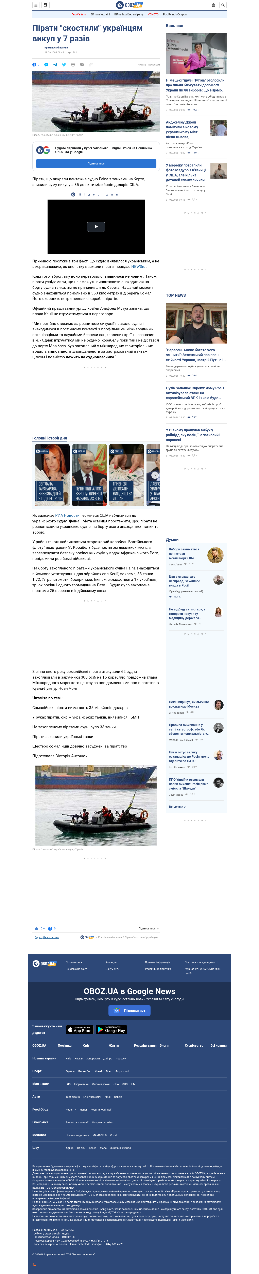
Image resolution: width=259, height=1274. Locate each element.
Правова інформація (157, 962)
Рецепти (71, 1109)
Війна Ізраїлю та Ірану (128, 14)
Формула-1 (122, 1071)
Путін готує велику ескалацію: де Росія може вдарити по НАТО (189, 756)
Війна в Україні (100, 14)
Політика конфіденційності (201, 962)
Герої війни (79, 14)
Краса (92, 1147)
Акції (107, 1096)
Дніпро (107, 1058)
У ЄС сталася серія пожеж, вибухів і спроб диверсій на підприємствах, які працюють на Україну (195, 408)
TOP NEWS (176, 295)
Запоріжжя (93, 1058)
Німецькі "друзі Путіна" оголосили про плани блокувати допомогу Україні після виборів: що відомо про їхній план (195, 85)
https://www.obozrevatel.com (165, 1166)
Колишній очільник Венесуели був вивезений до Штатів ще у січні (186, 190)
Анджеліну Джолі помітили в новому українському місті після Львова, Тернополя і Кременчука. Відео (182, 130)
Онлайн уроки (101, 1084)
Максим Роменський (181, 740)
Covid (113, 1135)
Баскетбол (84, 1071)
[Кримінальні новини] (87, 938)
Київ (68, 1058)
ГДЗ (68, 1084)
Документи (112, 968)
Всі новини (218, 1045)
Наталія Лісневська (180, 624)
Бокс (109, 1071)
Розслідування (145, 1045)
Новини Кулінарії (100, 1109)
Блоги (164, 1045)
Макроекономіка (102, 1122)
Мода (103, 1147)
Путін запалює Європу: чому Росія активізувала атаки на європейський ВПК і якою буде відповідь (195, 393)
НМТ (134, 1084)
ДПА (116, 1084)
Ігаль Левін (175, 564)
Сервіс (118, 1096)
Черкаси (121, 1058)
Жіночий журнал (120, 1147)
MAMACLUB (100, 1135)
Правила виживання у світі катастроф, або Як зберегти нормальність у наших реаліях (188, 729)
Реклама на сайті (76, 968)
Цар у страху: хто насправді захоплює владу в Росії (184, 581)
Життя (114, 1045)
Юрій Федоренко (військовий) (186, 591)
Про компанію (74, 962)
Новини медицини (77, 1135)
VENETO (153, 14)
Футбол (70, 1071)
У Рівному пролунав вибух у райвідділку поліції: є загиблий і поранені (193, 435)
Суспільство (194, 1045)
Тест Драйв (73, 1096)
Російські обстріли (175, 14)
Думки (172, 539)
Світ (86, 1045)
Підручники (81, 1084)
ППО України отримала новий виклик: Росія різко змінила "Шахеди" (188, 784)
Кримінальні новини (56, 47)
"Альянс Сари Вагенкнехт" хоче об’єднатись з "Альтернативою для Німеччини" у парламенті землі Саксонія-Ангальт (196, 100)
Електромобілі (92, 1096)
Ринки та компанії (77, 1122)
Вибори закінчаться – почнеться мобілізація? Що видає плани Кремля (185, 553)
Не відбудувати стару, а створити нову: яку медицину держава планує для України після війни (188, 613)
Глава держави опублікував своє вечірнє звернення (193, 368)
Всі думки (176, 807)
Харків (79, 1058)
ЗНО (125, 1084)
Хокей (98, 1071)
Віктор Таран (176, 712)
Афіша (69, 1147)
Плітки (81, 1147)
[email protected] (79, 1244)
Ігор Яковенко (177, 767)
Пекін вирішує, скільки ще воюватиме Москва (189, 704)
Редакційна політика (47, 937)
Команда (111, 962)
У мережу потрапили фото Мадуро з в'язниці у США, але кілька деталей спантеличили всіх (186, 173)
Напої (83, 1109)
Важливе (174, 25)
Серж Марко (176, 794)
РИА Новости (67, 515)
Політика (65, 1045)
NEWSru (138, 266)
